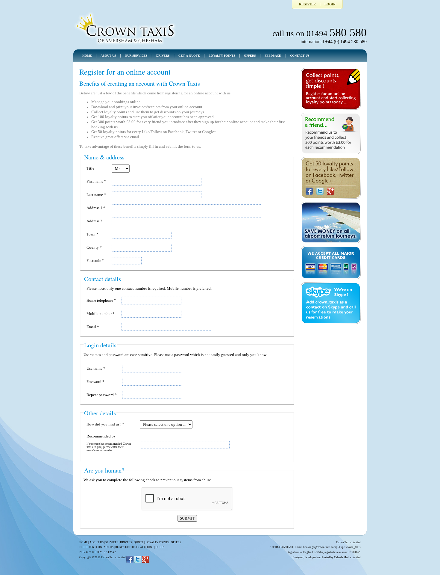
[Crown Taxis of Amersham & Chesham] (125, 45)
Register (307, 4)
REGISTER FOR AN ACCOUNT (134, 547)
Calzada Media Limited (347, 557)
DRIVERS (163, 55)
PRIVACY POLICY (90, 552)
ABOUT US (108, 55)
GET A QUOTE (189, 55)
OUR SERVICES (136, 55)
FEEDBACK (273, 55)
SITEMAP (110, 552)
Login (330, 4)
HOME (87, 55)
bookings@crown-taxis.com (319, 547)
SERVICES (111, 542)
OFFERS (250, 55)
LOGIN (160, 547)
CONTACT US (299, 55)
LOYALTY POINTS (222, 55)
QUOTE (139, 542)
